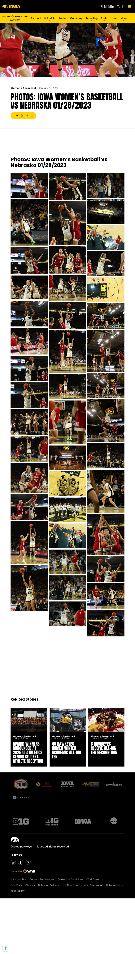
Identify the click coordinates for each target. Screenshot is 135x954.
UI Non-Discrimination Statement (84, 885)
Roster (63, 18)
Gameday (76, 18)
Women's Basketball (23, 88)
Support (36, 18)
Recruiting (92, 18)
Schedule (49, 18)
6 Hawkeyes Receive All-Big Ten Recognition (104, 748)
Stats (104, 18)
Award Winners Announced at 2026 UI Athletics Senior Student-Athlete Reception (28, 752)
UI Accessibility (114, 885)
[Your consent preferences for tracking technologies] (6, 948)
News (114, 18)
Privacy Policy (18, 879)
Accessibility (18, 890)
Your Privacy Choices (23, 885)
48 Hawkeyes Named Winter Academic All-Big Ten (66, 750)
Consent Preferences (41, 879)
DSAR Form (92, 879)
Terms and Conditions (70, 879)
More (124, 18)
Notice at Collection (49, 885)
